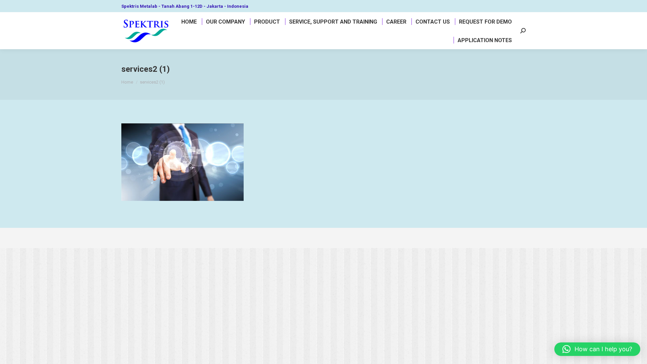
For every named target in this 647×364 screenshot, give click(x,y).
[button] (597, 349)
